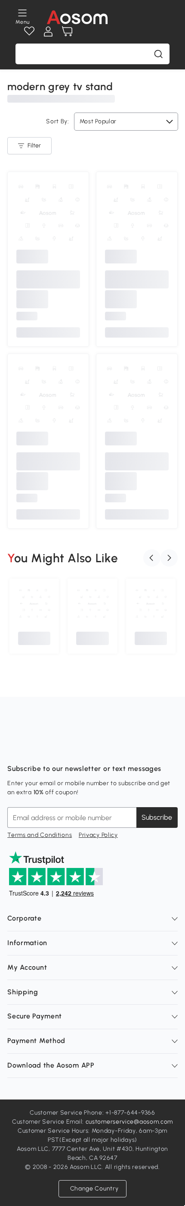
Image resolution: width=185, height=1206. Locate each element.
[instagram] (33, 747)
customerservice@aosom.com (129, 1121)
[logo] (77, 17)
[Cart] (67, 31)
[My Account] (48, 31)
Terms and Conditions (39, 835)
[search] (158, 54)
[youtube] (52, 747)
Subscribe (157, 817)
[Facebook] (14, 747)
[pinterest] (71, 747)
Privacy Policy (98, 835)
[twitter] (90, 747)
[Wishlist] (29, 31)
